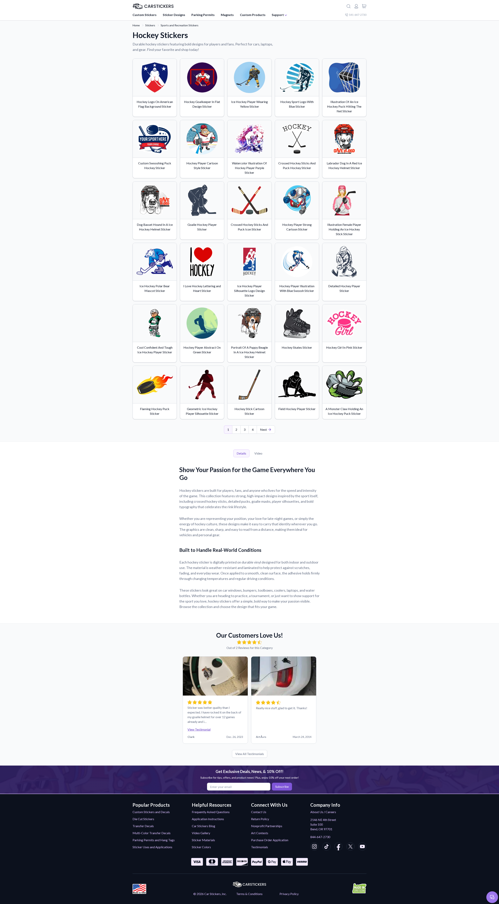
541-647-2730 (357, 14)
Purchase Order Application (269, 840)
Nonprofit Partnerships (266, 826)
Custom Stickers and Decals (151, 812)
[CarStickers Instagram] (314, 847)
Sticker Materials (203, 840)
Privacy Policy (289, 894)
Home (136, 25)
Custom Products (252, 15)
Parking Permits (203, 15)
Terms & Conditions (249, 894)
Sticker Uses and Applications (152, 847)
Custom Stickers (145, 15)
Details (241, 453)
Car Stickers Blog (203, 826)
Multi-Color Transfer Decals (152, 833)
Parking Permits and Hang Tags (154, 840)
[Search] (348, 6)
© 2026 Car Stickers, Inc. (209, 894)
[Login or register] (356, 6)
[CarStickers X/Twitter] (350, 847)
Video (258, 453)
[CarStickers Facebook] (338, 847)
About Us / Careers (323, 812)
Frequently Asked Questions (211, 812)
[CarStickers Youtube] (362, 847)
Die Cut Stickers (143, 819)
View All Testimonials (249, 754)
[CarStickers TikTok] (326, 847)
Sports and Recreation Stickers (179, 25)
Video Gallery (201, 833)
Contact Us (258, 812)
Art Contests (259, 833)
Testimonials (259, 847)
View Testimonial (199, 729)
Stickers (150, 25)
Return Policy (260, 819)
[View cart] (364, 6)
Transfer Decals (143, 826)
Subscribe (282, 786)
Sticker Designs (174, 15)
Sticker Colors (201, 847)
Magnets (227, 15)
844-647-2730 (320, 837)
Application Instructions (208, 819)
